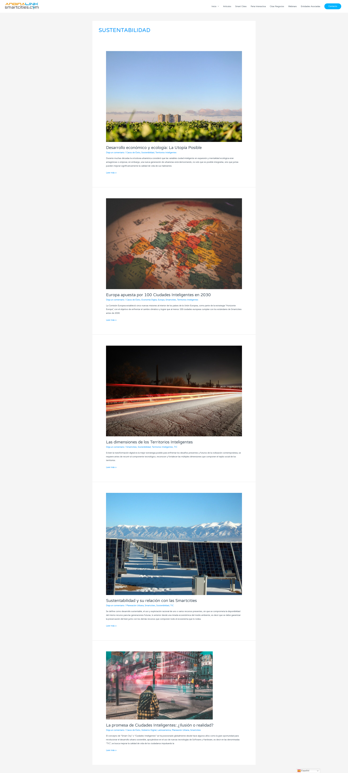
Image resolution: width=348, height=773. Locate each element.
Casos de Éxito (133, 152)
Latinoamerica (164, 730)
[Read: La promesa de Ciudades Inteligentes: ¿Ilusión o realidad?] (159, 685)
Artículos (227, 6)
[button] (332, 6)
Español (305, 770)
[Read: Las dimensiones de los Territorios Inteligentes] (174, 391)
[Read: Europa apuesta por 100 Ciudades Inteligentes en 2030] (174, 243)
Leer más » (111, 172)
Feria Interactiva (258, 6)
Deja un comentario (115, 152)
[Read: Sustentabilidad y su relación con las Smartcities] (174, 544)
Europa (161, 300)
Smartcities (171, 300)
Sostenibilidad (147, 152)
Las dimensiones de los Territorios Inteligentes (149, 442)
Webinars (292, 6)
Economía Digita (149, 300)
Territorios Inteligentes (165, 152)
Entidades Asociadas (310, 6)
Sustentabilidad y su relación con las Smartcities (151, 600)
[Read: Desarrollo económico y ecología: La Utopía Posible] (174, 96)
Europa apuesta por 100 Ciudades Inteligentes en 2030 (158, 294)
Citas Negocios (277, 6)
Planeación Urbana (135, 605)
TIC (175, 447)
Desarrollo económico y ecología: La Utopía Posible (154, 147)
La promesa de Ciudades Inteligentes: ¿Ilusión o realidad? (159, 725)
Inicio (214, 6)
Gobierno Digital (148, 730)
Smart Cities (241, 6)
